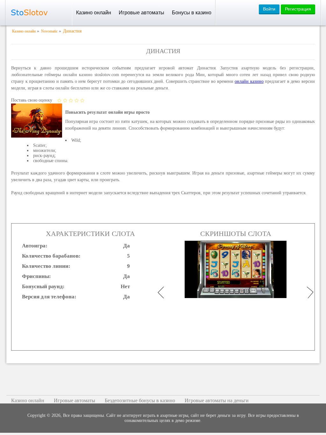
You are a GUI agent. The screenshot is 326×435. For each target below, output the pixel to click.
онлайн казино (249, 81)
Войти (269, 8)
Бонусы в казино (191, 12)
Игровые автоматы (141, 12)
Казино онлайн (93, 12)
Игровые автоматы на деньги (217, 400)
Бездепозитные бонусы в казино (140, 400)
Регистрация (298, 8)
